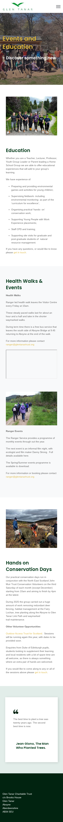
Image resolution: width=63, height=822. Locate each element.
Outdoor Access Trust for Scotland (24, 633)
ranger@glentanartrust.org (20, 344)
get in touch (20, 252)
